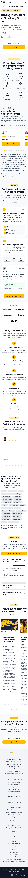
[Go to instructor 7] (19, 150)
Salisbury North (6, 516)
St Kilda (4, 522)
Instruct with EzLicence (14, 823)
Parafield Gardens (7, 508)
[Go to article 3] (16, 710)
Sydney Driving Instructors (14, 817)
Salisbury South (16, 519)
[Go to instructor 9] (23, 150)
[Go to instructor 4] (12, 150)
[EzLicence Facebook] (11, 875)
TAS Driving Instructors (14, 791)
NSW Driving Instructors (14, 784)
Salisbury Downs (21, 511)
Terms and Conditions (14, 871)
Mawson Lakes (18, 502)
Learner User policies (14, 846)
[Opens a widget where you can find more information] (22, 875)
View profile (10, 144)
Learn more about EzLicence (14, 843)
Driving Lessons (14, 852)
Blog (14, 836)
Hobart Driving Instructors (14, 810)
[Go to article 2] (14, 710)
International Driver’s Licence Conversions (14, 861)
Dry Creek (10, 494)
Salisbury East (6, 513)
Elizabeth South (6, 496)
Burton (21, 491)
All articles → (14, 615)
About (14, 841)
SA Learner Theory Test (14, 769)
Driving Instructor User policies (14, 828)
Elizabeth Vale (17, 496)
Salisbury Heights (17, 513)
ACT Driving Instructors (14, 782)
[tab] (6, 465)
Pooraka (4, 511)
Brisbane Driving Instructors (14, 805)
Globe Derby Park (7, 499)
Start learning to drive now (14, 296)
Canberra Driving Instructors (14, 807)
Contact (14, 839)
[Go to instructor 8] (21, 150)
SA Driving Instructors (14, 789)
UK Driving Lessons (14, 864)
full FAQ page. (23, 548)
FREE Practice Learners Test (14, 759)
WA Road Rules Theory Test (14, 776)
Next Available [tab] (13, 125)
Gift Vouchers (14, 857)
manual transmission (19, 565)
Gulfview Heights (6, 502)
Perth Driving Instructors (14, 814)
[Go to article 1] (12, 710)
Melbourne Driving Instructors (14, 812)
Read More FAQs (13, 553)
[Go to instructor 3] (9, 150)
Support (14, 834)
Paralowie (17, 508)
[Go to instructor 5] (14, 150)
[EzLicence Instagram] (16, 875)
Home (2, 6)
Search (15, 47)
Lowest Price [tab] (21, 125)
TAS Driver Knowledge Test (14, 771)
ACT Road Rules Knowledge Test (14, 762)
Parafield (22, 505)
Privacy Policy (21, 869)
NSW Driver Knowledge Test (14, 764)
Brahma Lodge (12, 491)
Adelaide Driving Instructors (14, 802)
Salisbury (11, 511)
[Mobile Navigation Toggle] (25, 2)
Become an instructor (14, 825)
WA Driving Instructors (14, 796)
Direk (3, 494)
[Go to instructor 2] (7, 150)
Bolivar (4, 491)
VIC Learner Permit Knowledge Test (14, 773)
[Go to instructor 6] (16, 150)
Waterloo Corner (13, 522)
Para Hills (4, 505)
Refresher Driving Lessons (14, 859)
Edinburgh (18, 494)
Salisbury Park (17, 516)
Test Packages (14, 854)
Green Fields (17, 499)
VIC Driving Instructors (14, 794)
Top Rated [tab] (4, 125)
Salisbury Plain (6, 519)
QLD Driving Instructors (14, 787)
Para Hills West (14, 505)
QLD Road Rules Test (14, 766)
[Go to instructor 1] (4, 150)
